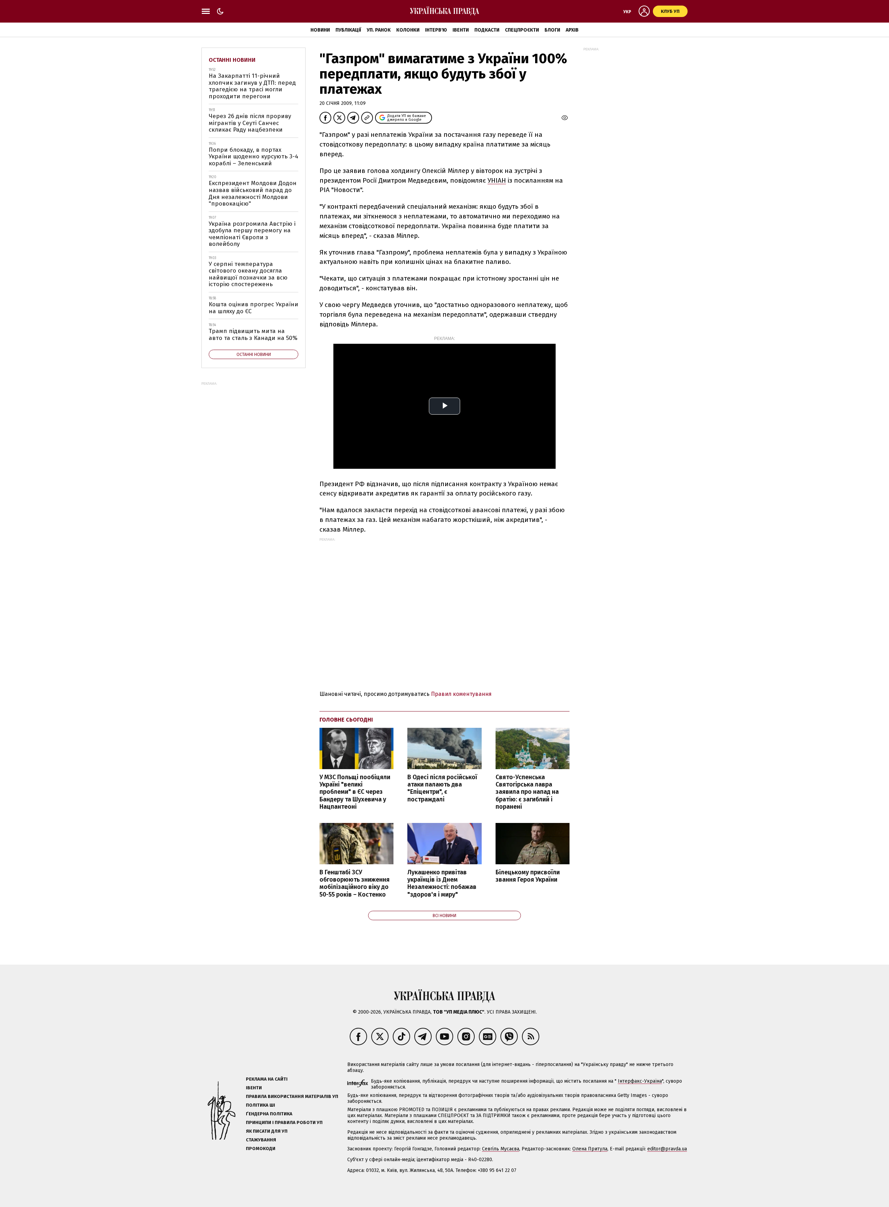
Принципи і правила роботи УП (284, 1122)
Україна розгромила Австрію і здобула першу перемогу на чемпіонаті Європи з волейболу (252, 234)
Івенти (460, 30)
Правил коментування (461, 694)
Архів (572, 30)
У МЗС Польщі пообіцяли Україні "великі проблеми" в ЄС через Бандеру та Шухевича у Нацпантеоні (354, 792)
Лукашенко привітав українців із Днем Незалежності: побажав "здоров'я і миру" (441, 883)
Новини (320, 30)
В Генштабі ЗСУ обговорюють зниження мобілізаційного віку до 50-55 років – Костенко (354, 883)
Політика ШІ (260, 1105)
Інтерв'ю (436, 30)
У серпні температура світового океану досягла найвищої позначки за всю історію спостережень (248, 274)
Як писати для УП (267, 1131)
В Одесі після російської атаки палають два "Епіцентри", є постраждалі (442, 788)
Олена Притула (589, 1149)
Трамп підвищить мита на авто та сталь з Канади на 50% (253, 334)
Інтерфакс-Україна (640, 1081)
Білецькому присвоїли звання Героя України (528, 876)
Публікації (348, 30)
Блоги (552, 30)
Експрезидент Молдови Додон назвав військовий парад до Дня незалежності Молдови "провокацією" (253, 193)
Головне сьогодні (346, 719)
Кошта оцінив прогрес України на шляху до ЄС (253, 308)
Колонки (407, 30)
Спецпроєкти (522, 30)
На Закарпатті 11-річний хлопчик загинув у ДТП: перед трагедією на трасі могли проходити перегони (252, 86)
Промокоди (260, 1148)
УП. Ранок (379, 30)
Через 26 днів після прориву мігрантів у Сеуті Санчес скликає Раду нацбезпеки (250, 123)
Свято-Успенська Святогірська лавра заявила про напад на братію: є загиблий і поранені (527, 792)
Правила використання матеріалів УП (292, 1096)
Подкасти (486, 30)
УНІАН (497, 180)
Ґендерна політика (269, 1113)
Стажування (261, 1139)
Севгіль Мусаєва (500, 1149)
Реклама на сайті (267, 1079)
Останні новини (232, 60)
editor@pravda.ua (667, 1149)
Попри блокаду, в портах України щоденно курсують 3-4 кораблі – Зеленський (253, 156)
